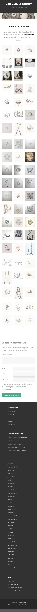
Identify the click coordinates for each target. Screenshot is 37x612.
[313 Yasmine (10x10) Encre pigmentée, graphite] (7, 196)
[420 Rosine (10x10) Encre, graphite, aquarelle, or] (7, 128)
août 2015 (11, 555)
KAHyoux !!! (11, 421)
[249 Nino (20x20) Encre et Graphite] (18, 222)
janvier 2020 (11, 477)
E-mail (4, 374)
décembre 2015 (12, 545)
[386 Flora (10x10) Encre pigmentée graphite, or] (30, 144)
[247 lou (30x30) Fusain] (30, 157)
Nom (4, 368)
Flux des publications (14, 584)
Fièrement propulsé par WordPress (18, 605)
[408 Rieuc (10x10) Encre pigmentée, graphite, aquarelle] (7, 144)
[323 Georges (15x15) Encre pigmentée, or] (30, 115)
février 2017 (11, 509)
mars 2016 (11, 535)
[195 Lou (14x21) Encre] (7, 235)
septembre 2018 (12, 483)
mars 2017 (11, 506)
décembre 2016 (12, 516)
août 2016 (11, 522)
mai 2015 (10, 561)
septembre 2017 (12, 496)
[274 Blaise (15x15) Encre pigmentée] (7, 222)
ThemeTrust (22, 602)
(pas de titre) (11, 424)
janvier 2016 (11, 542)
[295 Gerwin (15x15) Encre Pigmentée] (18, 209)
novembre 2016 (12, 519)
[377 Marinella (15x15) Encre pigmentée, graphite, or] (18, 170)
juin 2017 (10, 499)
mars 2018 (11, 490)
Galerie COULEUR (19, 447)
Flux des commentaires (15, 587)
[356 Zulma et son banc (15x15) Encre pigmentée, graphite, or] (30, 170)
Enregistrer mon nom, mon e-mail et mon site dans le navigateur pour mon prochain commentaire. (17, 386)
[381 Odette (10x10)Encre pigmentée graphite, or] (7, 170)
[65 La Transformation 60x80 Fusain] (7, 76)
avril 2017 (10, 503)
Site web (5, 379)
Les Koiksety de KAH (14, 418)
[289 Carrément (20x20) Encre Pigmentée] (30, 209)
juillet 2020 (11, 470)
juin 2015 (10, 558)
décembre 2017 (12, 493)
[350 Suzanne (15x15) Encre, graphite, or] (7, 183)
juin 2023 (10, 463)
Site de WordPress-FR (14, 591)
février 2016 (11, 538)
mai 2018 (10, 486)
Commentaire (7, 355)
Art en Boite (11, 411)
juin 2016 (10, 525)
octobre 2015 (12, 548)
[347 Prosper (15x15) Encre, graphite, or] (30, 183)
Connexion (11, 581)
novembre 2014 (12, 568)
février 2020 (11, 473)
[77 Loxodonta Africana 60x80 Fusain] (18, 235)
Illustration (24, 437)
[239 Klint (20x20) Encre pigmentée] (30, 222)
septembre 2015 (12, 551)
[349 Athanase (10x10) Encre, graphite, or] (18, 183)
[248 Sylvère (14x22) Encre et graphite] (7, 209)
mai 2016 (10, 529)
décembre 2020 (12, 467)
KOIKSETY (11, 415)
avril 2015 (10, 564)
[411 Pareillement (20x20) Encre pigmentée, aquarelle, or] (30, 196)
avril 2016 (10, 532)
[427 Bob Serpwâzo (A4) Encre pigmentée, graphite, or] (18, 89)
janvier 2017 (11, 512)
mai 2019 (10, 480)
